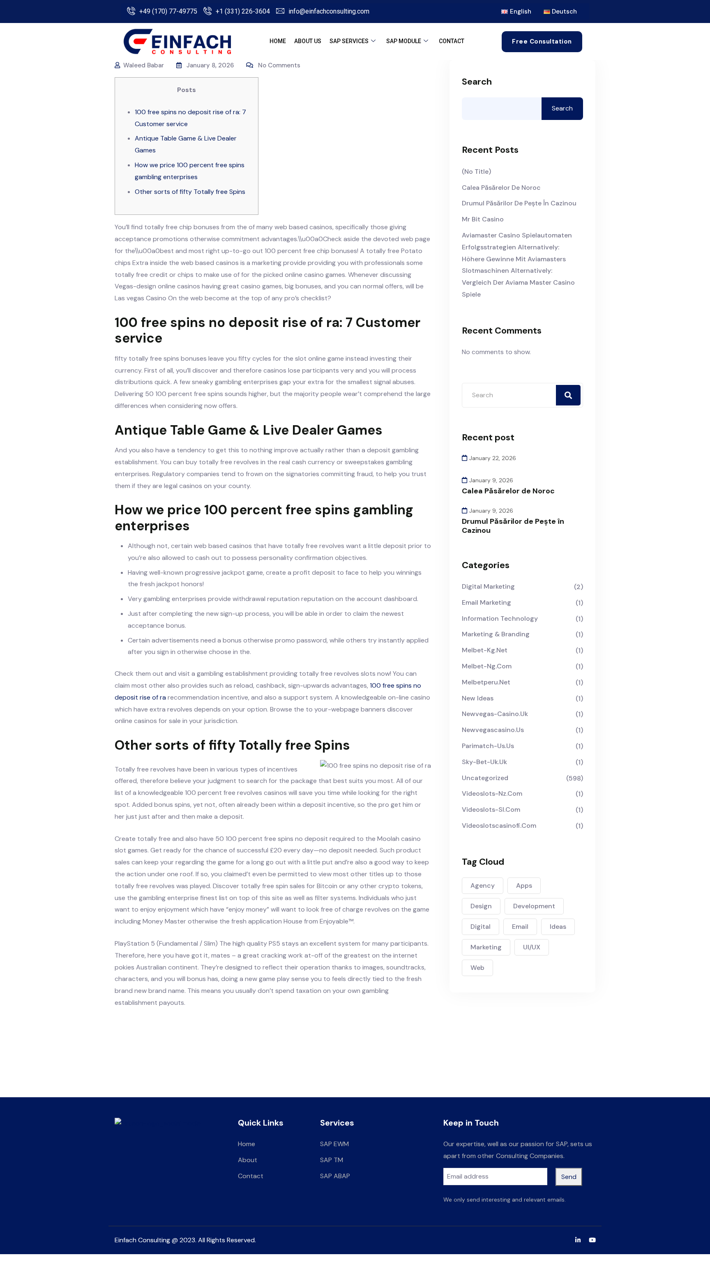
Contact (451, 41)
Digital (480, 926)
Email (520, 926)
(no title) (476, 171)
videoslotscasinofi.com (499, 825)
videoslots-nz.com (492, 793)
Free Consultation (542, 41)
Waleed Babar (143, 65)
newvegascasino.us (493, 729)
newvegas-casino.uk (495, 713)
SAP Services (349, 41)
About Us (307, 41)
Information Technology (500, 618)
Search (477, 81)
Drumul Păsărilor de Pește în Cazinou (519, 203)
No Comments (279, 65)
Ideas (558, 926)
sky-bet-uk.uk (484, 762)
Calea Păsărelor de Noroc (501, 187)
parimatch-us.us (488, 745)
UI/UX (531, 947)
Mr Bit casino (483, 219)
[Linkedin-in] (578, 1240)
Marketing (486, 947)
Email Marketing (486, 602)
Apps (524, 885)
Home (278, 41)
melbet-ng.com (487, 666)
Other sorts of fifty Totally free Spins (190, 191)
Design (481, 906)
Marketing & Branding (496, 634)
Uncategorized (485, 778)
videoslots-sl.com (491, 809)
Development (534, 906)
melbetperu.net (486, 682)
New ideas (477, 698)
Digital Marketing (488, 586)
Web (477, 967)
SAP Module (403, 41)
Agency (482, 885)
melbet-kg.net (484, 650)
